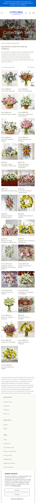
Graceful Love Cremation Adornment (26, 241)
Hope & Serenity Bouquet (23, 342)
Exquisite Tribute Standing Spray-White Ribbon (8, 267)
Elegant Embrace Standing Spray (7, 216)
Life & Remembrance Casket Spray (25, 191)
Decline (17, 494)
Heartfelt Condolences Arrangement (25, 115)
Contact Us (6, 443)
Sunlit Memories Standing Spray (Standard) (23, 165)
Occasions (6, 406)
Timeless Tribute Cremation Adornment (8, 165)
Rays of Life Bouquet (25, 91)
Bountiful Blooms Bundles (24, 318)
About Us (6, 414)
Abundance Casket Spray (9, 191)
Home (3, 43)
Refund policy (7, 459)
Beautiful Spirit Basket (8, 114)
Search (5, 425)
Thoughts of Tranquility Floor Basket (26, 293)
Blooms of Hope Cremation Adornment (8, 241)
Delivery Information (9, 451)
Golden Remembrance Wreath (25, 216)
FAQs (5, 439)
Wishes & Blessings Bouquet (24, 140)
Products (6, 410)
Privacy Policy (16, 485)
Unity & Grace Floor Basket (7, 367)
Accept (17, 490)
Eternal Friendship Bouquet (7, 318)
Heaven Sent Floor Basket (7, 293)
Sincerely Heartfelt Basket (7, 140)
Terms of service (8, 467)
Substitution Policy (9, 463)
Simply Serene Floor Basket (25, 266)
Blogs (5, 428)
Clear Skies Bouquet (8, 91)
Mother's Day (7, 402)
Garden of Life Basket (8, 342)
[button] (26, 13)
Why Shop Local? (8, 447)
